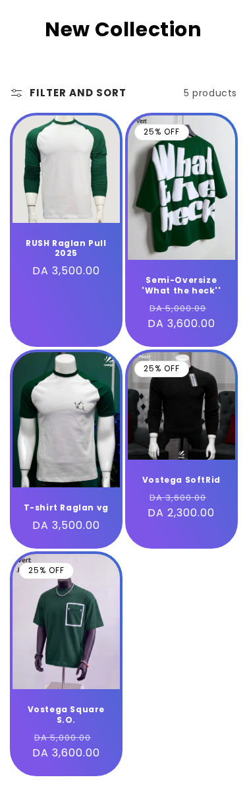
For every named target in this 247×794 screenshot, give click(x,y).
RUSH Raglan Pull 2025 (66, 248)
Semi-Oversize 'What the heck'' (181, 285)
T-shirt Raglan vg (66, 508)
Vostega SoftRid (181, 480)
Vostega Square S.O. (66, 714)
